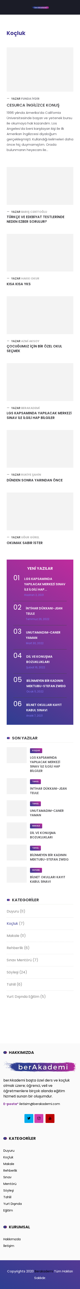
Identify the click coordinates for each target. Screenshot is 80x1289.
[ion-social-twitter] (28, 1118)
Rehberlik (15, 947)
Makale (36, 826)
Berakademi (43, 1271)
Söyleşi (12, 972)
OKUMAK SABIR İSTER (25, 543)
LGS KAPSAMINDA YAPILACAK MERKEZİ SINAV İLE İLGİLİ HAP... (44, 584)
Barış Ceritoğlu (34, 212)
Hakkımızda (12, 1239)
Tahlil (35, 781)
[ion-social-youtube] (50, 1118)
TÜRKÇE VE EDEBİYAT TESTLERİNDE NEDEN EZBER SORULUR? (35, 219)
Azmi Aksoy (30, 341)
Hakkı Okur (30, 278)
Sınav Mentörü (19, 960)
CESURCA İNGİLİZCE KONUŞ (33, 105)
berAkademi (30, 408)
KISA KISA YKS (19, 284)
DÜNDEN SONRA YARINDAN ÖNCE (35, 480)
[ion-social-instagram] (38, 1118)
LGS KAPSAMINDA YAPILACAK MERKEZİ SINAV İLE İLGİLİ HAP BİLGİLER (39, 415)
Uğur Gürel (30, 537)
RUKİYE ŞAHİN (31, 475)
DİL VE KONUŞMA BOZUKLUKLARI (43, 835)
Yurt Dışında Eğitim (23, 996)
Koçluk (36, 750)
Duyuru (36, 870)
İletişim (8, 1246)
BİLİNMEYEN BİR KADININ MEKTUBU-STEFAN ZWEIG (49, 857)
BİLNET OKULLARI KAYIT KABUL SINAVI (47, 879)
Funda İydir (30, 99)
